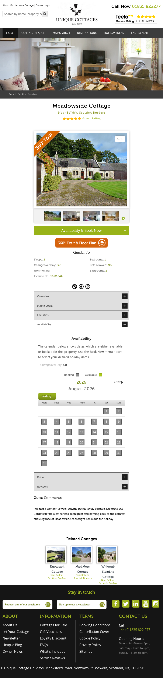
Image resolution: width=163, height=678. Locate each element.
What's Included (53, 651)
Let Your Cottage (24, 5)
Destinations (87, 32)
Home (10, 32)
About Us (8, 5)
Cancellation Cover (94, 631)
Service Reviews (52, 658)
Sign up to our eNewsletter (74, 604)
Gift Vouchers (51, 631)
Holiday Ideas (114, 32)
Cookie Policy (89, 638)
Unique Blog (12, 644)
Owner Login (43, 5)
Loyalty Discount (53, 638)
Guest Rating (91, 118)
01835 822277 (146, 6)
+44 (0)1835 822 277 (134, 629)
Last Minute (140, 32)
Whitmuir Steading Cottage (108, 571)
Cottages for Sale (53, 625)
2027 (117, 382)
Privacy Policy (90, 644)
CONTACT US (133, 616)
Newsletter (11, 638)
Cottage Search (33, 32)
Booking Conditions (95, 625)
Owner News (13, 651)
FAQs (44, 644)
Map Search (61, 32)
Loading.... (47, 396)
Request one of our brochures (22, 604)
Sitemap (86, 651)
